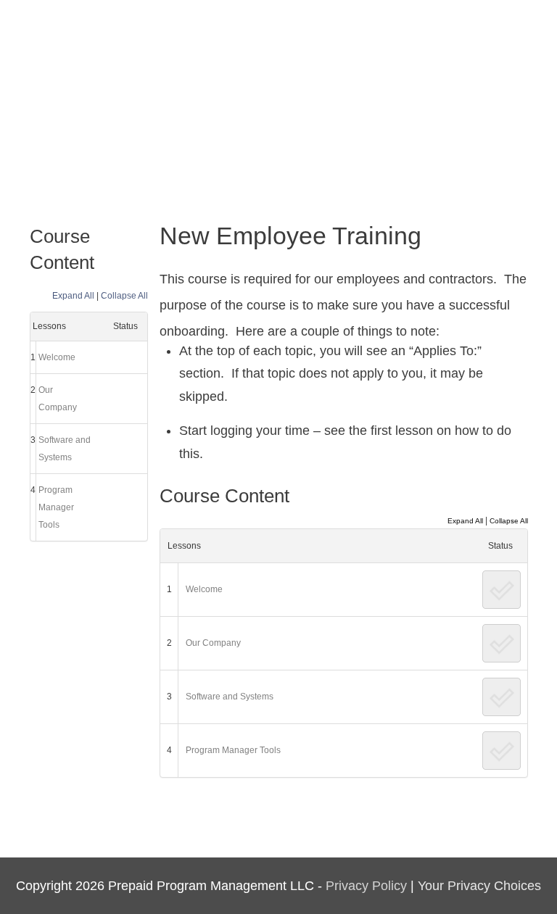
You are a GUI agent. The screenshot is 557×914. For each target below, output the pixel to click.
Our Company (57, 398)
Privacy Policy (366, 885)
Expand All (73, 296)
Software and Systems (64, 448)
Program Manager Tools (56, 507)
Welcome (56, 357)
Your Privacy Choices (479, 885)
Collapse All (124, 296)
